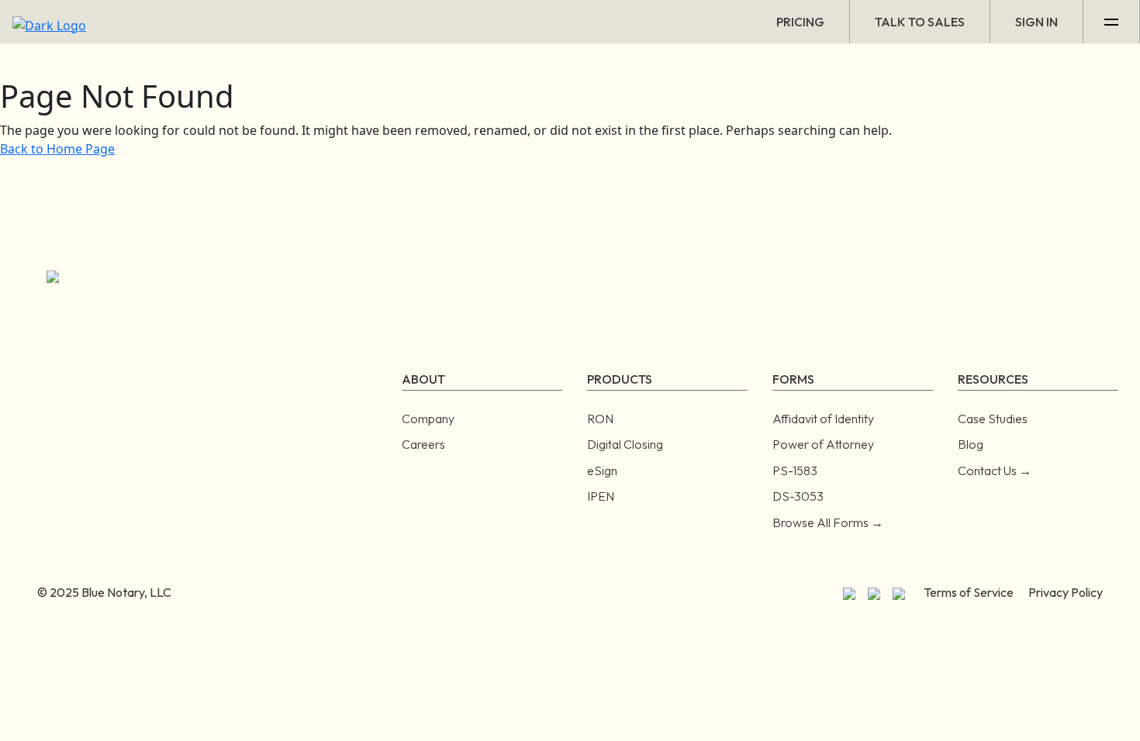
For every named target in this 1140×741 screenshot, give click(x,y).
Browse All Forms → (827, 522)
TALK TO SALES (920, 21)
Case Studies (993, 418)
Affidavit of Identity (823, 418)
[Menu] (1111, 21)
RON (600, 418)
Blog (970, 444)
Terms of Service (969, 592)
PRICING (800, 21)
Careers (423, 444)
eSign (602, 470)
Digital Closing (625, 444)
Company (428, 418)
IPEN (600, 496)
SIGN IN (1036, 21)
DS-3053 (798, 496)
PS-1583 (794, 470)
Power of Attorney (823, 444)
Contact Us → (994, 470)
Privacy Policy (1065, 592)
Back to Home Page (57, 148)
